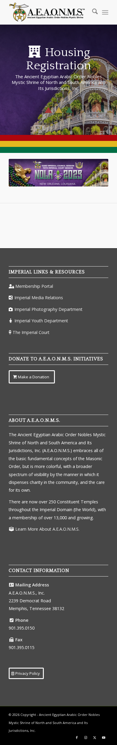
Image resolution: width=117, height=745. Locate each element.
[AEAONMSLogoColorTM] (48, 12)
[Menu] (105, 12)
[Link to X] (94, 737)
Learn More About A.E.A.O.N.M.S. (47, 529)
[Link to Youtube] (103, 737)
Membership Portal (34, 286)
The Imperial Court (31, 332)
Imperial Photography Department (48, 309)
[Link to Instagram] (85, 737)
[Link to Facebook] (76, 737)
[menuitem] (92, 12)
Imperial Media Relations (38, 297)
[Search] (92, 12)
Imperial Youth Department (41, 320)
